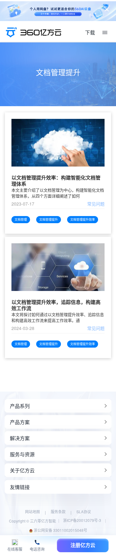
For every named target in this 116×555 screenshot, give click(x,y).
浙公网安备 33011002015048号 (60, 530)
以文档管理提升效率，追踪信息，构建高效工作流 (56, 305)
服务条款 (58, 511)
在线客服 (14, 549)
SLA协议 (83, 511)
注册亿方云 (83, 545)
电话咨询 (37, 549)
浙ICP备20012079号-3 (82, 520)
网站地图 (32, 511)
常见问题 (96, 204)
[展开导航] (105, 32)
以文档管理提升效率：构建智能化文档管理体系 (56, 181)
